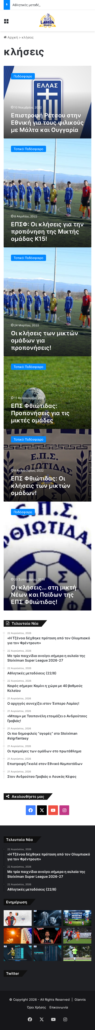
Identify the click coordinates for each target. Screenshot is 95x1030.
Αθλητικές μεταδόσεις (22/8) (34, 5)
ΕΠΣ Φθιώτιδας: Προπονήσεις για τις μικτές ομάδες (40, 413)
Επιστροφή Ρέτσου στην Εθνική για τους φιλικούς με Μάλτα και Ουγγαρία (47, 122)
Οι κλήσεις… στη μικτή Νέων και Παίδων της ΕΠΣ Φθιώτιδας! (43, 594)
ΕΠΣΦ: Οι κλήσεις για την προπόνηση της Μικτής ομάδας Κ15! (47, 231)
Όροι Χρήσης (36, 1007)
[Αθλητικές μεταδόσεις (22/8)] (77, 918)
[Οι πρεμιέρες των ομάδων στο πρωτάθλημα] (48, 953)
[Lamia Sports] (47, 20)
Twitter (12, 973)
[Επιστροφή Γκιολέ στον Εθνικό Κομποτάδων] (77, 953)
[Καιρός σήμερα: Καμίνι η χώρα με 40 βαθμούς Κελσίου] (18, 936)
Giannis (80, 999)
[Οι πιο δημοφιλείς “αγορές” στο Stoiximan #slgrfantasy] (18, 953)
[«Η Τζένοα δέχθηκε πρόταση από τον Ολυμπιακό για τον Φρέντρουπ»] (18, 918)
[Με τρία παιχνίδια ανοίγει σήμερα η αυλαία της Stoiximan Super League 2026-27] (48, 918)
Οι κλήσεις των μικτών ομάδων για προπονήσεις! (44, 340)
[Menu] (6, 22)
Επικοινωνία (58, 1007)
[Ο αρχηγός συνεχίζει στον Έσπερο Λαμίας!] (48, 936)
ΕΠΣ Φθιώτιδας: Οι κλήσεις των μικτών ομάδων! (40, 485)
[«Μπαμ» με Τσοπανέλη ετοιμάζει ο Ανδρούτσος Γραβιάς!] (77, 936)
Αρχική (12, 37)
